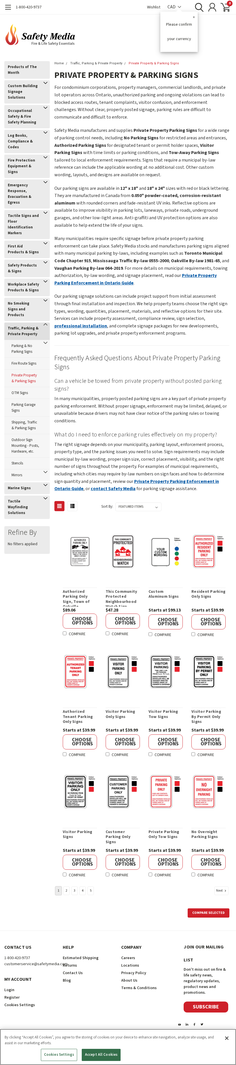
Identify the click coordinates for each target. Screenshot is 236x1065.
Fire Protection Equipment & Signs (21, 166)
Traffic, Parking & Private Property (23, 331)
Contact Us (73, 973)
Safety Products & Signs (22, 268)
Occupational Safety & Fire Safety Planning (22, 116)
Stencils (17, 463)
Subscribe (206, 1006)
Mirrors (17, 475)
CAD (172, 7)
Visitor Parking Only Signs (120, 714)
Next (219, 890)
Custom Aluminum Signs (164, 594)
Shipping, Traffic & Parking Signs (24, 425)
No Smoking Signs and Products (18, 309)
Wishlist (153, 7)
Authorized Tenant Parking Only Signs (78, 717)
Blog (67, 980)
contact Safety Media (113, 488)
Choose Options (82, 621)
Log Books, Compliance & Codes (20, 141)
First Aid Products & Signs (23, 249)
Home (59, 63)
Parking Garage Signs (23, 407)
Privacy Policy (133, 973)
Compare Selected (208, 912)
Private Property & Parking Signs (24, 378)
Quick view (82, 552)
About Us (129, 980)
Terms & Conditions (139, 988)
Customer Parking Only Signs (118, 837)
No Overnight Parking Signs (204, 835)
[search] (198, 7)
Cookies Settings (59, 1054)
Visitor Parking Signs (77, 835)
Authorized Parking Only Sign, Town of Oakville (76, 598)
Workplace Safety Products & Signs (23, 287)
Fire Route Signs (24, 363)
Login (9, 990)
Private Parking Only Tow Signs (164, 835)
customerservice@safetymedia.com (36, 964)
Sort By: (107, 506)
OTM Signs (20, 392)
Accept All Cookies (101, 1054)
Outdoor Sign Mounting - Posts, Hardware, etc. (25, 445)
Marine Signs (19, 488)
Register (12, 997)
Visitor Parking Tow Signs (163, 714)
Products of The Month (22, 69)
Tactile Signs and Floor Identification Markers (23, 224)
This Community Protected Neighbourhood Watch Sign (121, 598)
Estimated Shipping (80, 958)
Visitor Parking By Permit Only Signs (206, 717)
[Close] (226, 1038)
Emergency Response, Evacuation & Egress (19, 194)
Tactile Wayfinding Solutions (18, 507)
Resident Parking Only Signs (208, 594)
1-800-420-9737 (28, 7)
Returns (70, 965)
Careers (128, 958)
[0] (223, 7)
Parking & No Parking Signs (22, 348)
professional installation (80, 326)
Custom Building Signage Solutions (23, 91)
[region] (118, 1047)
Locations (130, 965)
